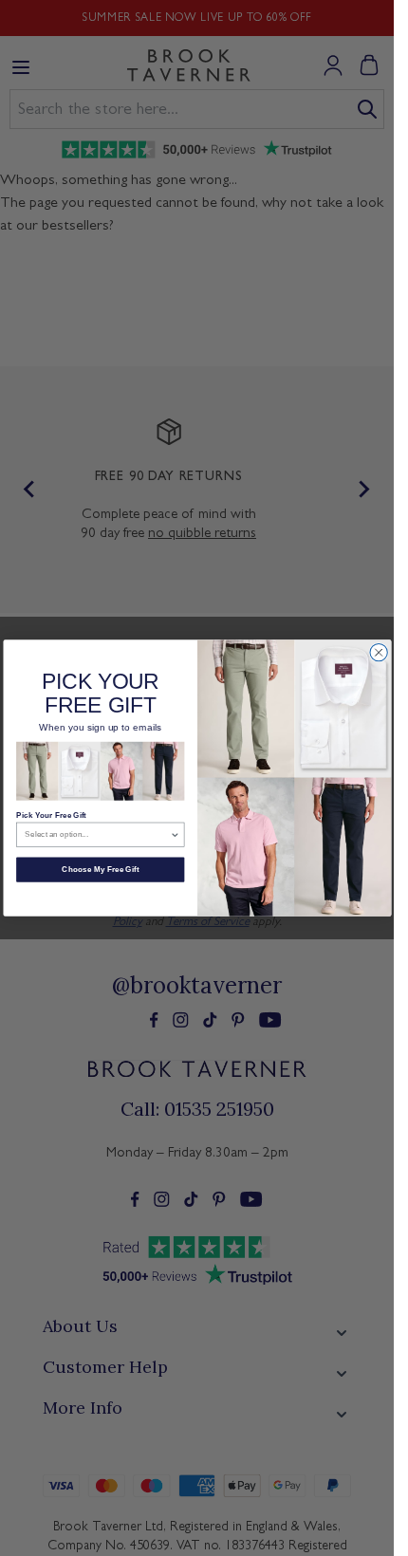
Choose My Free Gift (100, 869)
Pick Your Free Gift (51, 814)
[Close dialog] (377, 651)
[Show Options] (174, 834)
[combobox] (97, 834)
